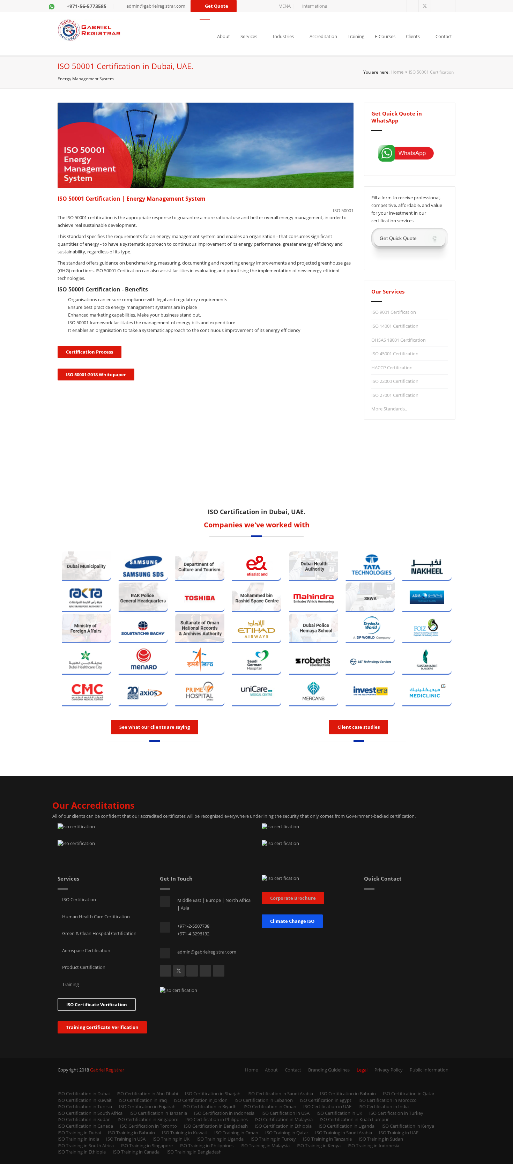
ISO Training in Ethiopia (82, 1152)
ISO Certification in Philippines (216, 1119)
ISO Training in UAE (398, 1132)
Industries (283, 36)
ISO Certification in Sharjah (212, 1093)
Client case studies (358, 727)
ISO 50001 (343, 210)
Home (397, 72)
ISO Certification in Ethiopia (283, 1126)
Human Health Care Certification (95, 916)
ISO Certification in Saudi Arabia (280, 1093)
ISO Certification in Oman (270, 1106)
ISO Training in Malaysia (265, 1145)
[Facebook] (413, 6)
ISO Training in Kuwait (184, 1132)
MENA (284, 6)
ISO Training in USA (126, 1139)
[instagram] (449, 6)
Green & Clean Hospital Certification (98, 933)
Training (356, 36)
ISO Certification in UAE (327, 1106)
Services (248, 36)
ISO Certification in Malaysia (284, 1119)
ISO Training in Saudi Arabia (343, 1132)
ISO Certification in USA (285, 1113)
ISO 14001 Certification (394, 326)
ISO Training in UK (171, 1139)
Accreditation (323, 36)
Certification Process (89, 352)
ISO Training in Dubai (79, 1132)
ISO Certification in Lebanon (264, 1100)
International (315, 6)
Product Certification (83, 967)
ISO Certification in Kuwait (85, 1100)
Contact (444, 36)
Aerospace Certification (85, 950)
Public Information (429, 1070)
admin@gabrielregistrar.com (155, 6)
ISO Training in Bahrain (131, 1132)
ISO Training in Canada (136, 1152)
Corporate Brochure (293, 898)
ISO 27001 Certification (394, 395)
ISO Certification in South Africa (90, 1113)
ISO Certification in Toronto (148, 1126)
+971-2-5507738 (193, 926)
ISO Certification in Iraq (143, 1100)
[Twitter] (425, 6)
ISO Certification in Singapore (148, 1119)
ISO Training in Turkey (273, 1139)
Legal (362, 1070)
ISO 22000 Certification (394, 381)
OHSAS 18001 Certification (398, 340)
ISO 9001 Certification (393, 312)
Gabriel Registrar (107, 1070)
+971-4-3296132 (193, 934)
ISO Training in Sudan (381, 1139)
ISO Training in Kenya (319, 1145)
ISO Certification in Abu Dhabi (147, 1093)
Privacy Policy (388, 1070)
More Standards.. (389, 409)
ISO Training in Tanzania (327, 1139)
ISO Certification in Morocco (387, 1100)
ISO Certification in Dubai (84, 1093)
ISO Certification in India (383, 1106)
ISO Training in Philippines (206, 1145)
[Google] (218, 971)
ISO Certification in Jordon (201, 1100)
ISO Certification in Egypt (325, 1100)
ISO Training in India (78, 1139)
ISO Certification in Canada (85, 1126)
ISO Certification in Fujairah (147, 1106)
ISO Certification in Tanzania (158, 1113)
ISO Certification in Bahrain (348, 1093)
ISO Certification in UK (339, 1113)
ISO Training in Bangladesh (194, 1152)
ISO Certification (78, 899)
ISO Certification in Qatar (408, 1093)
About (223, 36)
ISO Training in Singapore (147, 1145)
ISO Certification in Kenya (407, 1126)
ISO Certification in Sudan (84, 1119)
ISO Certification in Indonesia (224, 1113)
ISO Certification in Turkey (396, 1113)
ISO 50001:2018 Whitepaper (96, 374)
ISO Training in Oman (236, 1132)
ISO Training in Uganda (220, 1139)
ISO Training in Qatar (286, 1132)
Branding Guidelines (329, 1070)
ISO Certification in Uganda (346, 1126)
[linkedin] (437, 6)
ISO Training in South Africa (86, 1145)
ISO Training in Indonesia (373, 1145)
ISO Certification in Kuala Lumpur (354, 1119)
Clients (413, 36)
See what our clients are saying (154, 727)
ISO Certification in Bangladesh (216, 1126)
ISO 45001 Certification (394, 353)
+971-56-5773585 (86, 6)
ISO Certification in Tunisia (85, 1106)
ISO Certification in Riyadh (210, 1106)
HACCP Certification (391, 367)
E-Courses (385, 36)
